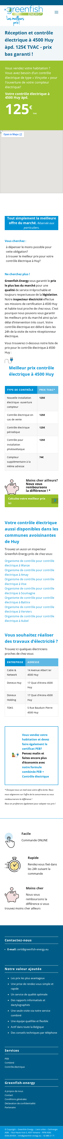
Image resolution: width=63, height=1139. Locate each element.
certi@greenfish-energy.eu (32, 949)
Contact (9, 1095)
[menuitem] (56, 12)
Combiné (9, 1062)
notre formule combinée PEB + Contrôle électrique (35, 771)
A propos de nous (14, 1091)
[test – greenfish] (26, 15)
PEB (7, 1058)
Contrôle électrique (15, 1066)
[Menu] (56, 12)
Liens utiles (41, 1129)
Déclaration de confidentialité (20, 1103)
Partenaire (10, 1107)
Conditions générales (16, 1099)
